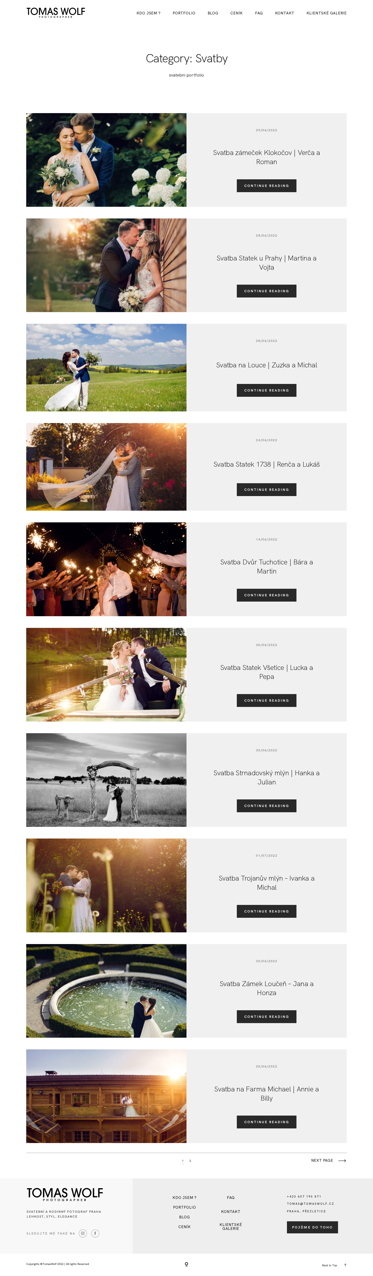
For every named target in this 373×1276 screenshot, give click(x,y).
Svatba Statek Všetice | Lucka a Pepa (266, 672)
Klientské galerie (327, 13)
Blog (213, 13)
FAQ (259, 13)
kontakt (284, 13)
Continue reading (266, 185)
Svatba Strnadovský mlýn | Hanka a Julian (267, 777)
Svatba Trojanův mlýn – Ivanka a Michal (267, 883)
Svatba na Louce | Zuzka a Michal (266, 365)
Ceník (236, 13)
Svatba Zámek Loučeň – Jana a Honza (267, 988)
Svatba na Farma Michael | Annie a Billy (266, 1093)
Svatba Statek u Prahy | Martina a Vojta (266, 262)
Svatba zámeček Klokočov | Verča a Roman (266, 157)
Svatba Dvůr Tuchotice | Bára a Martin (266, 566)
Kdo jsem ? (149, 13)
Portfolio (184, 13)
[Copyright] (186, 1264)
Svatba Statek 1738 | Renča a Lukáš (267, 464)
